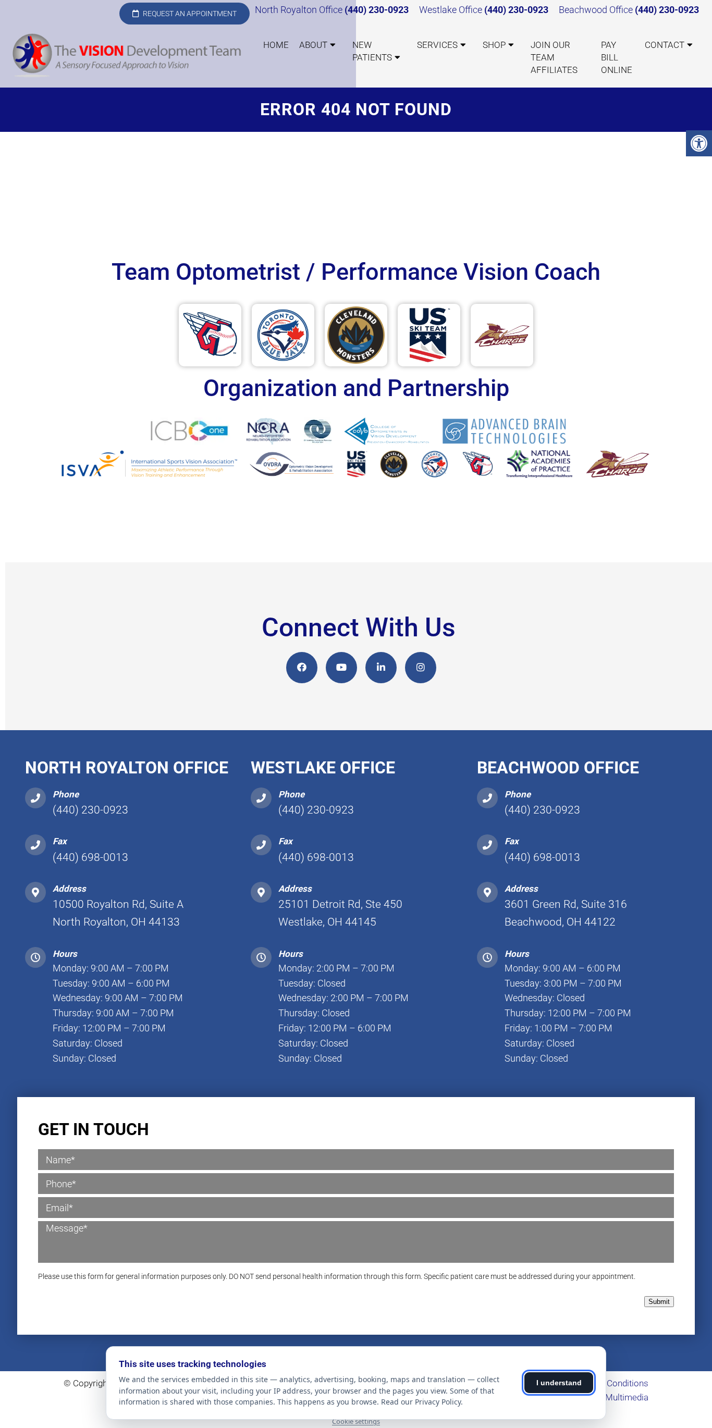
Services (437, 45)
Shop (494, 45)
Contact (664, 45)
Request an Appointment (189, 13)
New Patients (372, 51)
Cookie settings (356, 1421)
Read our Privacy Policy (421, 1402)
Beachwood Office (597, 9)
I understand (559, 1382)
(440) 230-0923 (377, 9)
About (313, 45)
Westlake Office (451, 9)
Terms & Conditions (610, 1383)
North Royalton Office (300, 9)
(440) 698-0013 (90, 857)
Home (276, 45)
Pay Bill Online (616, 57)
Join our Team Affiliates (554, 57)
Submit (659, 1302)
